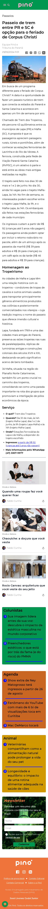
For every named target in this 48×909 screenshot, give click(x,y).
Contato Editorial (36, 878)
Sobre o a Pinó (35, 883)
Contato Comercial (15, 883)
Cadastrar (24, 844)
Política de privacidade (14, 878)
